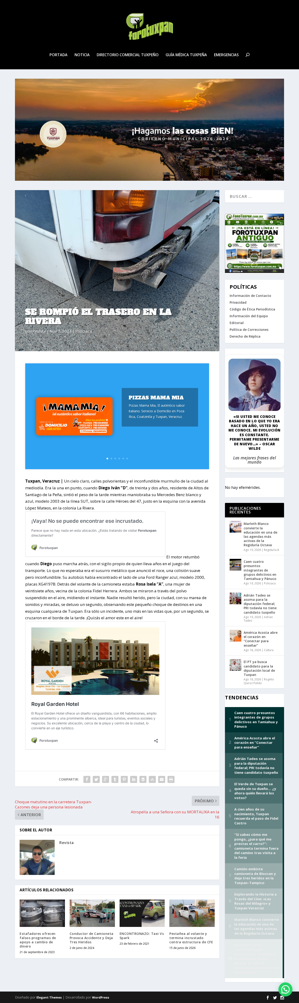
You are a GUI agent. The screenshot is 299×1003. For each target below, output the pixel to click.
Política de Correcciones (249, 329)
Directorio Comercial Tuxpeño (128, 55)
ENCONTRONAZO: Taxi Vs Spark (142, 935)
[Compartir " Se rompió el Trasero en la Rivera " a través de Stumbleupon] (152, 779)
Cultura (269, 650)
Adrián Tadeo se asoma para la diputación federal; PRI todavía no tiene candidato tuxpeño (260, 604)
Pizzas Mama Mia (156, 397)
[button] (285, 989)
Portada (59, 55)
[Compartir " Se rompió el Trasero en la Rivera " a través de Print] (171, 779)
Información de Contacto (250, 295)
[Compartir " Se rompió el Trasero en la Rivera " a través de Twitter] (96, 779)
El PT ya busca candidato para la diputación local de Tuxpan (259, 668)
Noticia (82, 55)
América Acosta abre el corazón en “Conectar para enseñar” (261, 639)
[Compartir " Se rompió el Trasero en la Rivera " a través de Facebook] (87, 779)
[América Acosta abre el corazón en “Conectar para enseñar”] (235, 636)
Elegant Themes (49, 997)
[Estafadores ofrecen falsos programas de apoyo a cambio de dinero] (42, 913)
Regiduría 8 (271, 550)
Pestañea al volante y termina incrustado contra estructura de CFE (191, 937)
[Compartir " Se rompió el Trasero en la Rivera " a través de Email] (161, 779)
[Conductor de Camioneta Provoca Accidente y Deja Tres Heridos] (92, 913)
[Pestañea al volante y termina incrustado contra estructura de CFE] (192, 913)
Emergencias (226, 55)
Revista (39, 331)
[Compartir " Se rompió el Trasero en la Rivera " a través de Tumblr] (115, 779)
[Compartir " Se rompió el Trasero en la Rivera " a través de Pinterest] (124, 779)
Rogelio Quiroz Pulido (259, 681)
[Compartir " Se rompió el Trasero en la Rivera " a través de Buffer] (143, 779)
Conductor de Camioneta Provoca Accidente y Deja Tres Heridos (92, 937)
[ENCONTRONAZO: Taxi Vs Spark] (142, 913)
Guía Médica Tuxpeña (186, 55)
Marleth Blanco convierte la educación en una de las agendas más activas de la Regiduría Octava (260, 534)
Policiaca (83, 331)
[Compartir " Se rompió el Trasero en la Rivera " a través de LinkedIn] (133, 779)
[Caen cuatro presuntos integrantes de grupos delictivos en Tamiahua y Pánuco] (235, 565)
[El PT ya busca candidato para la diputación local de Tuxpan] (235, 665)
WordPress (100, 997)
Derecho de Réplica (245, 336)
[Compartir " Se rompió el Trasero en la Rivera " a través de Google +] (105, 779)
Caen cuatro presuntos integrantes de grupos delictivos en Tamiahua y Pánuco (260, 570)
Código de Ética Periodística (252, 309)
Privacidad (238, 302)
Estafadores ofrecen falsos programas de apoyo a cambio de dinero (38, 940)
